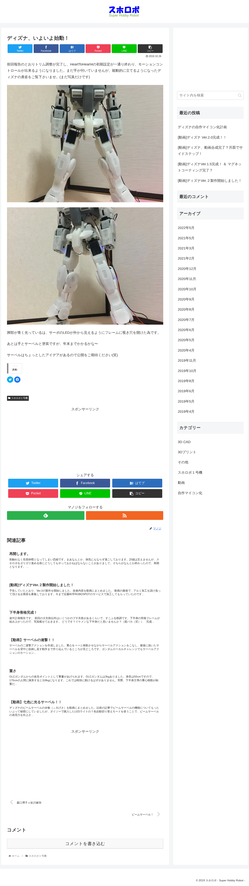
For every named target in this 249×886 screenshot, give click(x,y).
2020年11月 (187, 279)
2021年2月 (186, 258)
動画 (181, 483)
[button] (239, 95)
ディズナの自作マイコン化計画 (202, 127)
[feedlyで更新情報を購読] (45, 515)
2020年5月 (186, 340)
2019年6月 (186, 391)
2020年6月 (186, 330)
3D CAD (184, 442)
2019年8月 (186, 381)
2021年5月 (186, 238)
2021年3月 (186, 248)
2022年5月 (186, 228)
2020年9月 (186, 299)
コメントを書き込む (85, 843)
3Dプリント (187, 452)
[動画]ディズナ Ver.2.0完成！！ (202, 137)
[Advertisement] (85, 440)
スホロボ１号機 (19, 398)
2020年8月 (186, 309)
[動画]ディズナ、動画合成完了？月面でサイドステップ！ (210, 151)
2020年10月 (187, 289)
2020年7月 (186, 320)
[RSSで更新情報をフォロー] (124, 515)
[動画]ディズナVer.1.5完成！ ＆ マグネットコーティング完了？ (210, 167)
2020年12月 (187, 269)
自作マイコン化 (190, 493)
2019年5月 (186, 401)
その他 (183, 462)
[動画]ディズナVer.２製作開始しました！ (210, 181)
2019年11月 (187, 360)
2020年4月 (186, 350)
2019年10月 (187, 371)
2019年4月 (186, 411)
